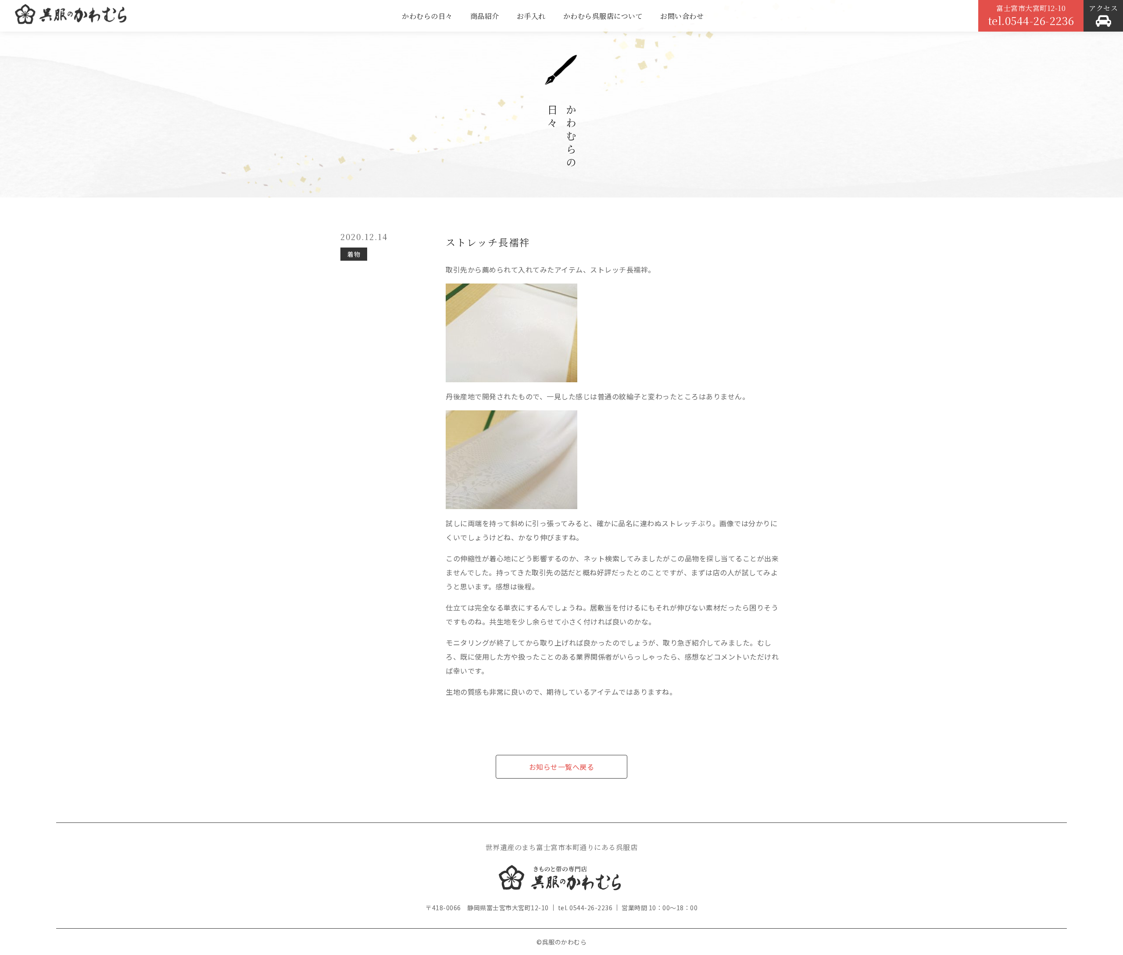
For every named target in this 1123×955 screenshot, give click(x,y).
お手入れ (531, 16)
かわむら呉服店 (71, 18)
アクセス (1103, 8)
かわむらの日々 (427, 16)
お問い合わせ (682, 16)
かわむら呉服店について (603, 16)
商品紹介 (484, 16)
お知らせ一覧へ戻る (561, 766)
